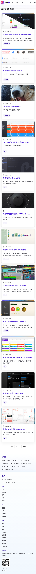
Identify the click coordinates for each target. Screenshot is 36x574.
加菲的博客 (5, 463)
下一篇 (24, 446)
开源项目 (4, 492)
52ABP (30, 463)
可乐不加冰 (26, 460)
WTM (14, 460)
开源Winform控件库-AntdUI (12, 70)
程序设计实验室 (16, 466)
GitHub (4, 513)
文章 (17, 2)
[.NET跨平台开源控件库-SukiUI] (18, 93)
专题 (21, 2)
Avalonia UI (7, 43)
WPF (5, 151)
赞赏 (3, 526)
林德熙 (3, 460)
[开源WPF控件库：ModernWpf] (18, 380)
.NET (5, 402)
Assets (5, 546)
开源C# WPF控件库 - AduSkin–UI (14, 429)
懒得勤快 (16, 463)
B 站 (3, 511)
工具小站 (19, 460)
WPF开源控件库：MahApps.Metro (14, 286)
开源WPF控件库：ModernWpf (13, 393)
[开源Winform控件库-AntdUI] (18, 57)
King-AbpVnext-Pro (7, 469)
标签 (3, 498)
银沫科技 (4, 516)
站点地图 (4, 535)
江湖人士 (24, 466)
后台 (4, 543)
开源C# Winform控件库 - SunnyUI (14, 321)
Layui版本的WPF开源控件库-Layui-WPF (16, 142)
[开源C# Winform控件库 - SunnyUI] (18, 308)
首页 (13, 2)
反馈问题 (4, 540)
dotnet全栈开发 (6, 466)
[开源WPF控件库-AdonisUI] (18, 164)
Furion (11, 463)
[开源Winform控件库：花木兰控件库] (18, 236)
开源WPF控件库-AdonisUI (11, 178)
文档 (26, 2)
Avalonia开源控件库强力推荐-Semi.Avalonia (17, 35)
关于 (3, 524)
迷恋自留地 (24, 463)
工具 (30, 2)
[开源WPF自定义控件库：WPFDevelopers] (18, 200)
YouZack (9, 460)
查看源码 (4, 538)
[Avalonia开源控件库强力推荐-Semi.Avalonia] (18, 21)
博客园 (3, 508)
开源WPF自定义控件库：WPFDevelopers (16, 214)
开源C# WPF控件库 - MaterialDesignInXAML (18, 357)
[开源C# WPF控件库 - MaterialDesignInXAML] (18, 344)
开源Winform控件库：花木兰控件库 (14, 250)
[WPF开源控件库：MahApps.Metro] (18, 272)
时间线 (3, 500)
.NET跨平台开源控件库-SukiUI (12, 106)
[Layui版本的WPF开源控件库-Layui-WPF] (18, 129)
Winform (6, 79)
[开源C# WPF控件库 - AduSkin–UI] (18, 416)
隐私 (3, 529)
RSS (4, 532)
